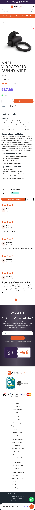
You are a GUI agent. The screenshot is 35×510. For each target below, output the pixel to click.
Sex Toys (18, 22)
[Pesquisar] (31, 11)
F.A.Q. (17, 412)
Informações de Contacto (17, 496)
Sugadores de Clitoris (17, 442)
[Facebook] (10, 106)
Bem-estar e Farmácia (17, 449)
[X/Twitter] (13, 106)
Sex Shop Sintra (17, 475)
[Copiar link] (8, 106)
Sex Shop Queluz (17, 488)
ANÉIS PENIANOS (25, 22)
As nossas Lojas (17, 423)
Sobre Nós (17, 420)
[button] (5, 83)
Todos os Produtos (9, 22)
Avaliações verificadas (17, 429)
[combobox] (16, 11)
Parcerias (17, 435)
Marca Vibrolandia (17, 458)
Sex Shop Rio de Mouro (17, 478)
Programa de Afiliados (17, 426)
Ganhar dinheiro (17, 432)
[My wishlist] (29, 7)
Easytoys (5, 79)
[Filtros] (27, 199)
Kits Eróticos (17, 452)
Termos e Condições (17, 498)
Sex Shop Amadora (17, 485)
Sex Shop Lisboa (17, 482)
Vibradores (17, 445)
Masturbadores (17, 455)
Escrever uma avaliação (13, 199)
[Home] (2, 22)
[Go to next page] (22, 299)
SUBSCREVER (18, 338)
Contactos (17, 406)
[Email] (15, 106)
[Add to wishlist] (32, 27)
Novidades (17, 468)
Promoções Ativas (17, 465)
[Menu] (2, 7)
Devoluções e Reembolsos (17, 501)
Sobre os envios (17, 409)
